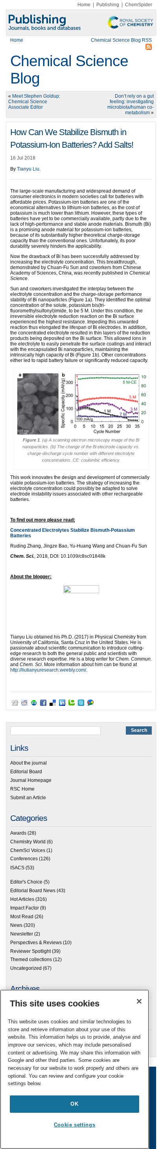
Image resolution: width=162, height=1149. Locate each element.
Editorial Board (26, 771)
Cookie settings (75, 1125)
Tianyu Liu (28, 169)
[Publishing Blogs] (81, 22)
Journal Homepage (31, 780)
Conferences (24, 858)
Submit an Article (28, 797)
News (16, 925)
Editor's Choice (26, 882)
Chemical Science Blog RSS (121, 40)
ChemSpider (138, 4)
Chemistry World (28, 842)
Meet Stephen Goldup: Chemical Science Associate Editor (34, 101)
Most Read (21, 916)
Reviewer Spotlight (30, 951)
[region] (74, 1069)
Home (83, 4)
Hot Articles (22, 899)
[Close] (139, 1001)
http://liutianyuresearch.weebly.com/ (48, 670)
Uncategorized (26, 968)
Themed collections (31, 959)
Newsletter (21, 934)
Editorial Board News (32, 890)
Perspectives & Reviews (36, 942)
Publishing (107, 4)
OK (74, 1104)
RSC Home (22, 789)
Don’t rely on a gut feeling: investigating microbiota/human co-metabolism (130, 104)
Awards (18, 833)
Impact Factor (24, 908)
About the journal (28, 763)
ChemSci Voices (27, 850)
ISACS (17, 868)
